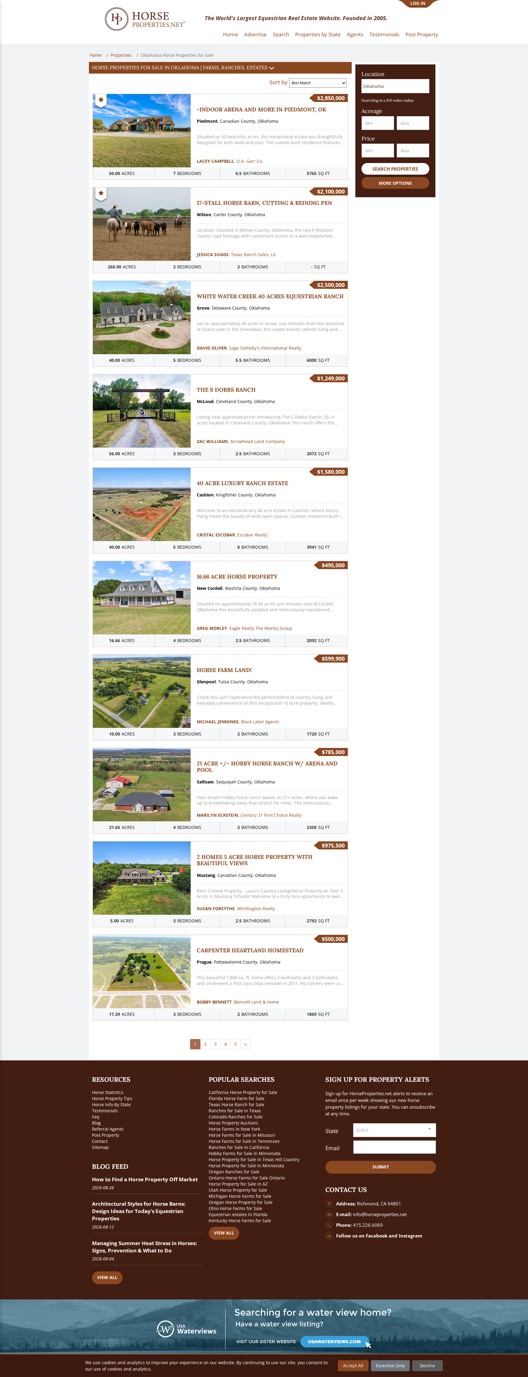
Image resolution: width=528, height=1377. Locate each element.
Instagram (410, 1236)
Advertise (255, 34)
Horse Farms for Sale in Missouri (242, 1135)
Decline (427, 1365)
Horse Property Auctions (233, 1123)
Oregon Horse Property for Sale (241, 1202)
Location (372, 74)
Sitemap (100, 1147)
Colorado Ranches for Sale (235, 1117)
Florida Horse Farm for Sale (236, 1098)
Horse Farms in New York (234, 1129)
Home (230, 34)
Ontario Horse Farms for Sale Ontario (247, 1178)
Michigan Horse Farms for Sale (240, 1196)
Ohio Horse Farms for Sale (235, 1208)
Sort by (279, 82)
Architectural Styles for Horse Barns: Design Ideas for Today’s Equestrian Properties (138, 1211)
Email (332, 1148)
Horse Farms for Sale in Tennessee (244, 1141)
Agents (355, 34)
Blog (96, 1123)
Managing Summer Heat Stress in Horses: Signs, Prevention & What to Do (144, 1247)
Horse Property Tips (112, 1098)
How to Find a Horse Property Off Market (145, 1179)
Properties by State (318, 34)
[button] (220, 68)
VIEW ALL (107, 1277)
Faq (95, 1117)
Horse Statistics (107, 1092)
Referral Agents (108, 1129)
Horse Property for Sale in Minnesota (246, 1165)
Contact (100, 1141)
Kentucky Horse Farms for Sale (240, 1220)
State (331, 1131)
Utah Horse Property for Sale (238, 1190)
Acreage (371, 110)
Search (281, 34)
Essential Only (390, 1365)
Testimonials (384, 34)
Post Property (421, 34)
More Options (395, 183)
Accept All (353, 1365)
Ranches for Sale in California (239, 1147)
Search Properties (395, 169)
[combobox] (394, 1130)
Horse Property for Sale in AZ (238, 1184)
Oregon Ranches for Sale (234, 1172)
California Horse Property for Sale (243, 1092)
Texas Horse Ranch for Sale (236, 1104)
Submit (380, 1167)
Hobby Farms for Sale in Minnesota (244, 1153)
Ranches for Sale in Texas (235, 1111)
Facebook (376, 1236)
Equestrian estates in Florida (238, 1214)
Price (368, 138)
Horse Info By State (111, 1104)
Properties (121, 55)
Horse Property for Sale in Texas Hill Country (254, 1159)
